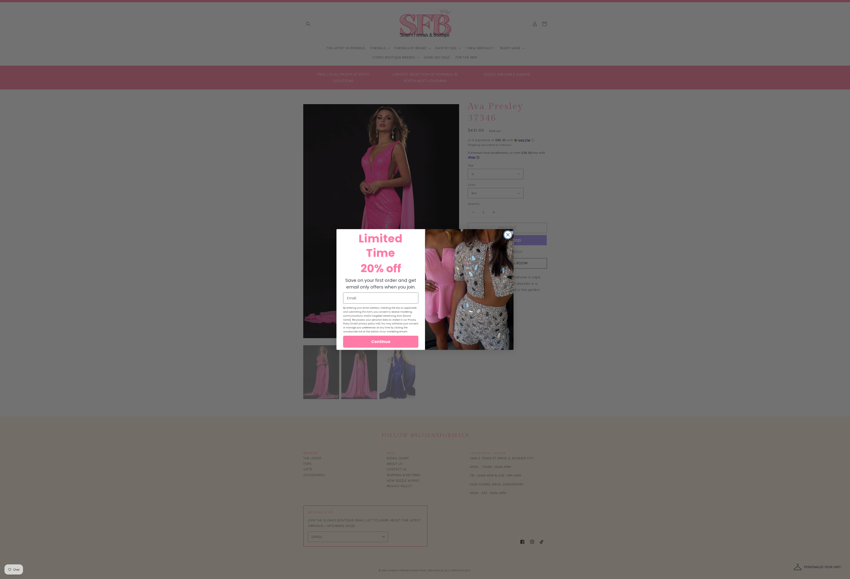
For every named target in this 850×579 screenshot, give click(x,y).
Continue (380, 341)
